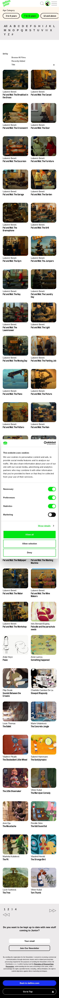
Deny (29, 552)
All (5, 26)
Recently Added (18, 61)
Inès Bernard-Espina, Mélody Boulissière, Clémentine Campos (40, 624)
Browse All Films (19, 57)
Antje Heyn (8, 657)
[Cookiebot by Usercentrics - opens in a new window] (44, 443)
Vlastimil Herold (38, 856)
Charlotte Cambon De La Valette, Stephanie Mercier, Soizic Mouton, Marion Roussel (43, 690)
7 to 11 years (30, 16)
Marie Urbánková (38, 723)
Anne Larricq (36, 657)
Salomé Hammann (39, 757)
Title (13, 64)
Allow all (29, 534)
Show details (44, 526)
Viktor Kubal (36, 790)
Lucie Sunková (9, 890)
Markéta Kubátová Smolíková (11, 856)
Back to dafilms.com (29, 983)
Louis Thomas (9, 723)
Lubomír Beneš (9, 92)
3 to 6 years (11, 16)
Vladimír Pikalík (10, 757)
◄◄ (16, 915)
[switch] (52, 497)
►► (43, 911)
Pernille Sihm (37, 823)
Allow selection (29, 543)
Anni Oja (6, 823)
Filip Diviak (7, 690)
